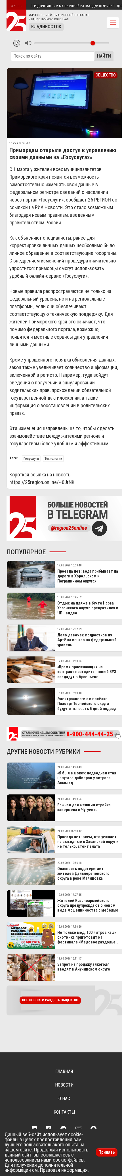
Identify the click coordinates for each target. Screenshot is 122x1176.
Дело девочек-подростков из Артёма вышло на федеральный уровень (87, 640)
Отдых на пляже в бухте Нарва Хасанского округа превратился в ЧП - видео (87, 608)
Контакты (64, 1112)
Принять (106, 1152)
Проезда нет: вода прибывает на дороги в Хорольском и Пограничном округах (87, 576)
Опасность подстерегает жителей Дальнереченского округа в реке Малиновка (83, 873)
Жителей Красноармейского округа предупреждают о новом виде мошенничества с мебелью (87, 905)
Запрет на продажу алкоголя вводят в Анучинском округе (83, 967)
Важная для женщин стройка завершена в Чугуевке (84, 807)
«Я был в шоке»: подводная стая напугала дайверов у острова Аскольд (86, 778)
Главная (64, 1071)
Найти (104, 56)
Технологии (53, 458)
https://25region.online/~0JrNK (41, 482)
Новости (64, 1085)
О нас (64, 1098)
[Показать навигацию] (113, 23)
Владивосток (46, 26)
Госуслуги (31, 458)
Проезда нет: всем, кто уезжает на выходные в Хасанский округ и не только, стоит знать (88, 842)
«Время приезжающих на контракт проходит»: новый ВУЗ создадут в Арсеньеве (86, 672)
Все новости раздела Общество (50, 1000)
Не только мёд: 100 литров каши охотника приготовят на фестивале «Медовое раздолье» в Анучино (87, 940)
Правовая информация (64, 1170)
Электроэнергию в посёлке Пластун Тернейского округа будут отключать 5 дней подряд (86, 704)
